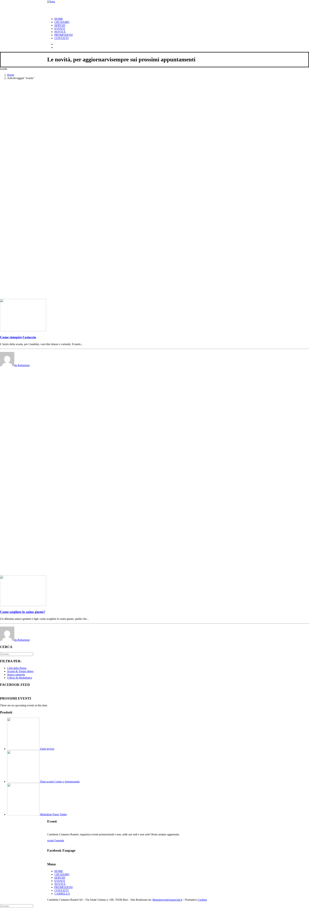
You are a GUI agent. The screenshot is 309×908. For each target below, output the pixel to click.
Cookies (202, 899)
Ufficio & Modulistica (19, 677)
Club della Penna (16, 668)
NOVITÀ (60, 31)
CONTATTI (61, 38)
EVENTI (59, 28)
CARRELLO (62, 893)
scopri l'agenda (55, 840)
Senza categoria (16, 674)
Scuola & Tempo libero (20, 671)
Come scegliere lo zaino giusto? (22, 612)
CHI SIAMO (61, 22)
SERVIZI (59, 25)
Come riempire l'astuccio (18, 337)
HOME (58, 18)
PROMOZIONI (63, 34)
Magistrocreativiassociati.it (167, 899)
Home (10, 74)
